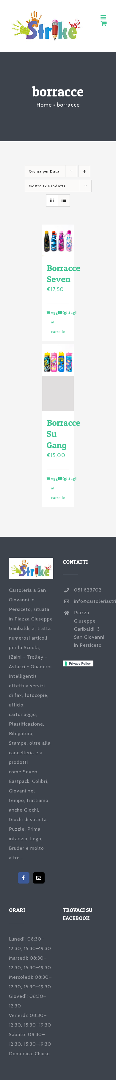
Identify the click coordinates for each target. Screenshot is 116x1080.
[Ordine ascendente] (84, 171)
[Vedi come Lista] (64, 200)
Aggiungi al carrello (54, 322)
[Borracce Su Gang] (58, 377)
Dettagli (66, 312)
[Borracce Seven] (58, 240)
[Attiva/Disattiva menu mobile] (104, 17)
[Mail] (39, 878)
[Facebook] (23, 878)
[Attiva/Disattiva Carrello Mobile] (104, 23)
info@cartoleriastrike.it (90, 601)
